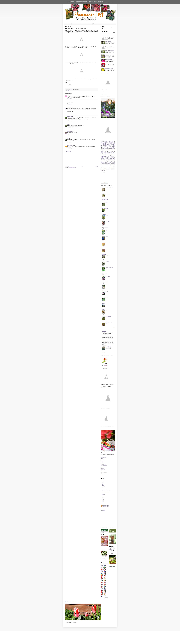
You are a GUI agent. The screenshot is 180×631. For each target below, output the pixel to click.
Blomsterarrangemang (106, 144)
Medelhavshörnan (103, 155)
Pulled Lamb (107, 310)
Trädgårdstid (68, 94)
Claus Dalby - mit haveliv (105, 297)
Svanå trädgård (104, 214)
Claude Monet (107, 146)
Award (104, 141)
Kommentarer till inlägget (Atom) (72, 167)
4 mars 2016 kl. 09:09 (69, 135)
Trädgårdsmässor (103, 164)
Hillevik (102, 151)
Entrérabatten (107, 148)
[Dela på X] (76, 89)
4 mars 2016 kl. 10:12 (69, 142)
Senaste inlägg (67, 166)
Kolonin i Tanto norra (104, 220)
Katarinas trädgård (69, 116)
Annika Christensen (69, 131)
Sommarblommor (111, 161)
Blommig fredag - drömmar (108, 41)
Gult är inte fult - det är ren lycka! (109, 68)
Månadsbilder (74, 23)
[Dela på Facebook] (77, 89)
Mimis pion (107, 291)
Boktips (102, 145)
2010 (102, 501)
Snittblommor (102, 161)
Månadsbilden (104, 156)
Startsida (65, 23)
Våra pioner (84, 23)
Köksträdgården (104, 254)
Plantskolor (105, 158)
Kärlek (114, 153)
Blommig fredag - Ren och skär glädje (109, 50)
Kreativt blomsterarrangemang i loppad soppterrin (109, 194)
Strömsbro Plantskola (103, 463)
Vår (69, 90)
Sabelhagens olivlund (104, 229)
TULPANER (107, 230)
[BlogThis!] (75, 89)
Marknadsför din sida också (104, 94)
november (103, 486)
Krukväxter (104, 153)
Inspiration (105, 152)
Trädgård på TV (109, 163)
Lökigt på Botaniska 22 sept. (105, 273)
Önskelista (94, 23)
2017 (102, 483)
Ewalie (102, 336)
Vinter (68, 90)
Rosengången (108, 159)
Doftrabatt (103, 148)
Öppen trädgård (102, 170)
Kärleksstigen (103, 260)
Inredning (102, 152)
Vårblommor (105, 168)
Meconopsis (107, 236)
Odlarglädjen (102, 461)
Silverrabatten (111, 160)
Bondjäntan (103, 303)
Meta (67, 138)
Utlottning (102, 165)
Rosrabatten (102, 160)
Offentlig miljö (112, 156)
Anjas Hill (103, 235)
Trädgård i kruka (104, 163)
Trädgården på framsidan (108, 316)
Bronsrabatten (105, 145)
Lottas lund (103, 248)
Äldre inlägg (96, 166)
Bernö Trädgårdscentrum (103, 457)
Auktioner (102, 141)
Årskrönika (108, 169)
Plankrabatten (102, 158)
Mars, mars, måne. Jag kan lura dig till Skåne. (107, 493)
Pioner (108, 157)
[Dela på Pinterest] (78, 89)
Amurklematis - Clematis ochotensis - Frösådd (109, 268)
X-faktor (105, 169)
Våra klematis (90, 23)
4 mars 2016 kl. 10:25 (69, 149)
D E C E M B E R (108, 221)
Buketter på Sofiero (108, 276)
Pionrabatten (112, 157)
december (103, 485)
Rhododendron (104, 159)
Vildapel (106, 215)
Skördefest (112, 160)
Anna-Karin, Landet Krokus (105, 505)
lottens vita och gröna (104, 284)
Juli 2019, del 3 (107, 261)
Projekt (70, 23)
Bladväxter (105, 142)
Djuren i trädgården (112, 147)
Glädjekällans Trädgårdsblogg (105, 202)
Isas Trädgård (103, 193)
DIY (107, 147)
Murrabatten (108, 155)
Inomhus (112, 151)
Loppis (106, 154)
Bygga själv (104, 146)
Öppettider (103, 282)
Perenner (102, 157)
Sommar (106, 161)
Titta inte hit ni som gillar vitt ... (108, 59)
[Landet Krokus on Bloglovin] (104, 183)
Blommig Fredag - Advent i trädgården (109, 323)
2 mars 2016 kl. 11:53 (69, 98)
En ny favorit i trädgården (108, 54)
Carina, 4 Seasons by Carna (70, 145)
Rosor (112, 159)
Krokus (101, 153)
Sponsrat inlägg (106, 162)
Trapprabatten (113, 162)
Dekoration (103, 147)
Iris (108, 152)
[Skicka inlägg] (73, 89)
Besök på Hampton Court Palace (109, 36)
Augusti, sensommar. (108, 202)
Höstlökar (109, 151)
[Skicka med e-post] (74, 89)
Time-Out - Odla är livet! (108, 255)
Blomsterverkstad (104, 275)
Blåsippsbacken (112, 144)
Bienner (101, 142)
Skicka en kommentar (68, 151)
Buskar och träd (112, 145)
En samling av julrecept (104, 341)
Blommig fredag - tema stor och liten (109, 63)
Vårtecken (102, 168)
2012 (102, 499)
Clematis (111, 146)
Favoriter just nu (112, 148)
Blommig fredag (111, 143)
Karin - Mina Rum (69, 107)
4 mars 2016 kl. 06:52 (69, 128)
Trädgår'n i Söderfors (103, 464)
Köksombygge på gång (108, 242)
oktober (103, 487)
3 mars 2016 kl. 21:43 (69, 121)
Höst (105, 151)
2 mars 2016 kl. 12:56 (69, 104)
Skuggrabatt (107, 160)
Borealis (102, 458)
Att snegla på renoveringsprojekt (109, 187)
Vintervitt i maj (107, 45)
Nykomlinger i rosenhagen (105, 227)
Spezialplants (102, 462)
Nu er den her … (107, 297)
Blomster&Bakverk (104, 331)
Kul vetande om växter (109, 153)
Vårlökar (110, 168)
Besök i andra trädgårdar (109, 141)
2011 (102, 500)
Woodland (102, 169)
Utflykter (113, 164)
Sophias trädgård (104, 315)
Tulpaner (108, 164)
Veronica (68, 124)
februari (103, 494)
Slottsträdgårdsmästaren (105, 199)
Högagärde (103, 309)
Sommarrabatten (102, 162)
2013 (102, 498)
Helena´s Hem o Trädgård (105, 208)
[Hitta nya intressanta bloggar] (103, 510)
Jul (110, 152)
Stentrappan (110, 162)
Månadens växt (113, 155)
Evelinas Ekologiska (104, 345)
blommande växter (103, 143)
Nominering (109, 156)
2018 (102, 482)
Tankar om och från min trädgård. (106, 266)
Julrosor (113, 152)
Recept (111, 158)
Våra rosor (79, 23)
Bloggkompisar (111, 142)
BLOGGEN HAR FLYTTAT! (109, 346)
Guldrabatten (103, 150)
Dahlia (114, 146)
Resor (114, 158)
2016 (102, 484)
